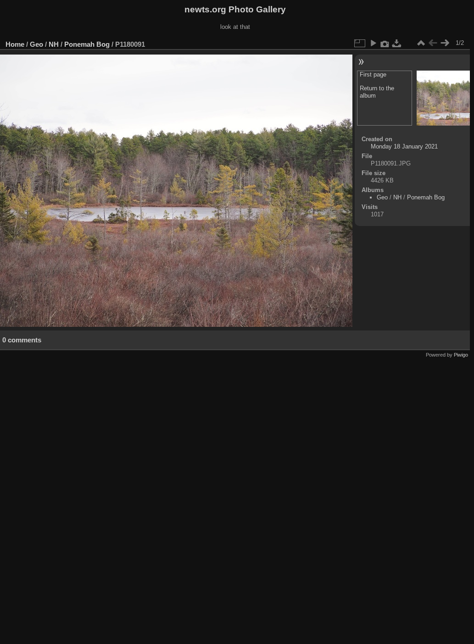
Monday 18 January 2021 (404, 146)
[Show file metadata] (385, 43)
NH (54, 44)
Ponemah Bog (87, 44)
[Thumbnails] (421, 43)
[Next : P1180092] (445, 43)
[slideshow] (373, 43)
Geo (36, 44)
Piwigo (461, 355)
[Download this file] (397, 43)
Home (15, 44)
